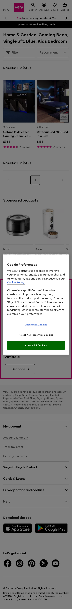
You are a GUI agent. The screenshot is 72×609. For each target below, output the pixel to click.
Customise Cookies (36, 324)
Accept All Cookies (36, 345)
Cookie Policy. (16, 282)
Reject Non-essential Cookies (36, 334)
